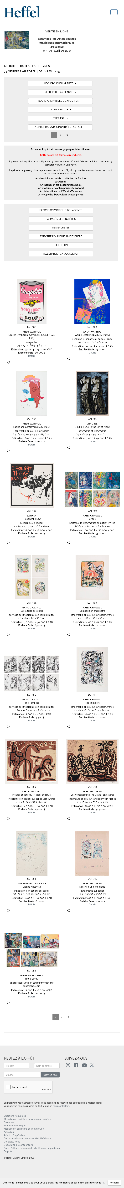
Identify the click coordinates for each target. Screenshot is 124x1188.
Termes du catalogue (15, 1125)
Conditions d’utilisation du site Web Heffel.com (27, 1138)
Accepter (114, 1183)
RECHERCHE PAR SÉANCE (60, 92)
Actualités (9, 1131)
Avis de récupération (14, 1135)
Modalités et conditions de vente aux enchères (27, 1119)
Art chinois (61, 182)
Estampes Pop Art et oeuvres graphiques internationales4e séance (57, 43)
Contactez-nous (12, 1141)
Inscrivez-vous (50, 1074)
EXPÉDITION (61, 245)
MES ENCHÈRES (60, 228)
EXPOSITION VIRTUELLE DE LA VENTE (61, 210)
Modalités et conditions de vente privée (24, 1128)
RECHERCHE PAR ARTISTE (59, 83)
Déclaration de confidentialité (18, 1144)
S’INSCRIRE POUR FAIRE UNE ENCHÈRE (61, 236)
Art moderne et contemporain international (61, 188)
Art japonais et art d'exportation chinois (61, 185)
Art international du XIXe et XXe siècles (61, 191)
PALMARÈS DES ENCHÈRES (61, 219)
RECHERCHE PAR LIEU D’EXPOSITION (59, 101)
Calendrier (9, 1122)
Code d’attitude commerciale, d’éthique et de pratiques (32, 1148)
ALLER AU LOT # (60, 110)
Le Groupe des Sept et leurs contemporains (61, 195)
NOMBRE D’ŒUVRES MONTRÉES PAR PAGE (60, 127)
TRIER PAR (60, 118)
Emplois (8, 1151)
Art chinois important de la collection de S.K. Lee (60, 178)
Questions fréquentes (15, 1115)
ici (103, 1183)
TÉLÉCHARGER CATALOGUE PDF (61, 254)
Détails (31, 356)
